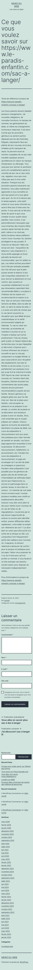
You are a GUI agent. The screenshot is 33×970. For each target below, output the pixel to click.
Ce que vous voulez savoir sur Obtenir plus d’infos (16, 767)
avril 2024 (5, 890)
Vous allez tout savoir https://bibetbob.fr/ (9, 775)
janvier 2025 (6, 865)
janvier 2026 (6, 828)
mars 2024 (5, 894)
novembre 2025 (7, 834)
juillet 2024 (5, 881)
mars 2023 (5, 931)
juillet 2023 (5, 919)
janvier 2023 (6, 937)
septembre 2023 (7, 912)
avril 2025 (5, 856)
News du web (9, 957)
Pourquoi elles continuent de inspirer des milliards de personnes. (15, 783)
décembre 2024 (7, 869)
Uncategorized (20, 603)
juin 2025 (5, 850)
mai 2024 (5, 887)
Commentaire (7, 635)
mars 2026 (5, 822)
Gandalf (7, 600)
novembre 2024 (7, 872)
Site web (4, 681)
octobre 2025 (6, 837)
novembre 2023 (7, 906)
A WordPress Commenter (11, 810)
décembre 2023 (7, 903)
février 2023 (6, 934)
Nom (3, 657)
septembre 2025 (7, 840)
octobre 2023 (6, 909)
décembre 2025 (7, 831)
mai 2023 (5, 925)
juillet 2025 (5, 847)
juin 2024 (5, 884)
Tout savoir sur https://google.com (14, 772)
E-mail (4, 669)
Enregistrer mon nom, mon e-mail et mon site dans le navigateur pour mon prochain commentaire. (17, 694)
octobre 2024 (6, 875)
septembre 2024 (7, 878)
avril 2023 (5, 928)
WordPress (24, 962)
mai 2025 (5, 853)
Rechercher (6, 753)
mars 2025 (5, 859)
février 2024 (6, 897)
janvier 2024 (6, 900)
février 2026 (6, 825)
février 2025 (6, 862)
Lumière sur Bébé (8, 780)
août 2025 (5, 844)
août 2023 (5, 915)
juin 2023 (5, 922)
